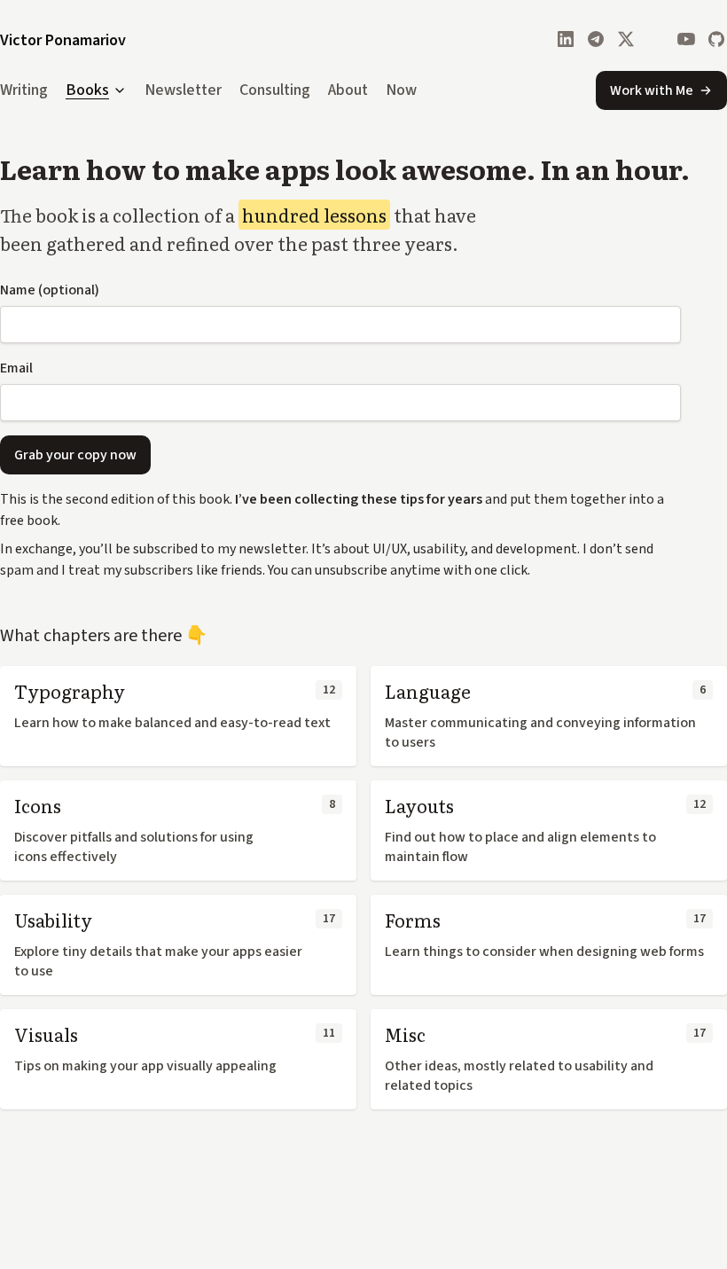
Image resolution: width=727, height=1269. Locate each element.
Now (401, 90)
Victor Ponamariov (63, 40)
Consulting (274, 90)
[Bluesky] (656, 39)
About (348, 90)
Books (87, 91)
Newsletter (183, 90)
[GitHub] (716, 39)
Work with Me (651, 90)
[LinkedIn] (565, 39)
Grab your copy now (75, 455)
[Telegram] (595, 39)
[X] (626, 39)
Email (16, 368)
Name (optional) (49, 290)
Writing (24, 90)
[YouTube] (686, 39)
